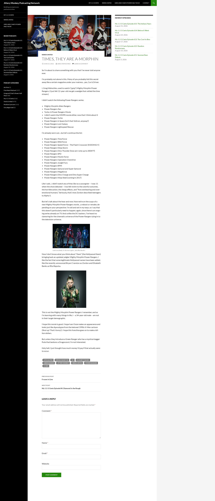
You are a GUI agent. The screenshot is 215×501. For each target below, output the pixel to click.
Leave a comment (81, 64)
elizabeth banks (83, 360)
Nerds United (106, 3)
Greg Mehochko (64, 64)
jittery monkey (63, 363)
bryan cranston (62, 360)
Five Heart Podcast (10, 90)
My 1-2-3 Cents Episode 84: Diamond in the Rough (61, 386)
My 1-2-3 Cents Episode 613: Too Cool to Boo (132, 39)
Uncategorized (8, 107)
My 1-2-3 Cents (94, 3)
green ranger (49, 363)
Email (45, 453)
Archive (6, 87)
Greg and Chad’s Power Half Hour (127, 3)
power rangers (91, 363)
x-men (46, 366)
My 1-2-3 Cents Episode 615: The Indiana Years (133, 24)
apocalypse (48, 360)
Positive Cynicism (9, 104)
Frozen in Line (48, 377)
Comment (47, 411)
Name (45, 443)
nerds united (77, 363)
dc (73, 360)
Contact (146, 3)
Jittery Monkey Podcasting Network (22, 3)
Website (45, 463)
